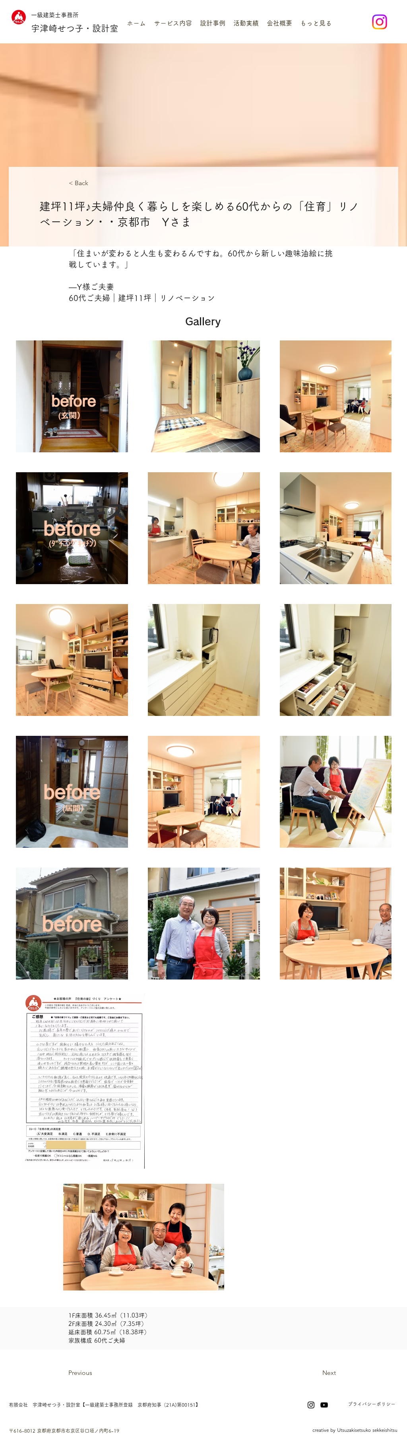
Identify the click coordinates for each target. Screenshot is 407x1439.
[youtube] (324, 1405)
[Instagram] (380, 22)
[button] (173, 23)
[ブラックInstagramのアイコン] (311, 1405)
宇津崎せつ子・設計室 (74, 28)
